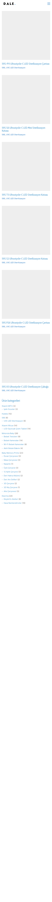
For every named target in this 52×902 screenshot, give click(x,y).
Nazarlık (7, 464)
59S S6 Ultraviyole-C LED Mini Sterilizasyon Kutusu (23, 129)
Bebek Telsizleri (11, 436)
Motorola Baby (8, 433)
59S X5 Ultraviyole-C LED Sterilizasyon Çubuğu (25, 386)
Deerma (5, 496)
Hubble (5, 414)
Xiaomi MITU (7, 406)
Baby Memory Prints (10, 453)
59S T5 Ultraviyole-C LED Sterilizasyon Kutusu (25, 194)
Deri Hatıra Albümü (12, 475)
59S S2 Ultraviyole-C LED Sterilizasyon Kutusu (25, 258)
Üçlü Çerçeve (9, 468)
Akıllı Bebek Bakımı (12, 448)
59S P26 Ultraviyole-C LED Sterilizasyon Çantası (26, 322)
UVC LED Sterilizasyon (15, 67)
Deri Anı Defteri (10, 479)
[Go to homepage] (9, 3)
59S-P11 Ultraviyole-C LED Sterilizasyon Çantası (25, 63)
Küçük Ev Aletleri (11, 499)
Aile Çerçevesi (10, 491)
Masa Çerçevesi (10, 460)
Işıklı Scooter (9, 409)
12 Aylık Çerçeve (11, 472)
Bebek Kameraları (11, 440)
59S (3, 67)
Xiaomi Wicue (7, 425)
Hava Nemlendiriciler (13, 503)
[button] (48, 3)
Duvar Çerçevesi (11, 456)
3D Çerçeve (9, 483)
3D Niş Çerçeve (10, 487)
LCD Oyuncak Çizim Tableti (15, 429)
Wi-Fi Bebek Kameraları (14, 444)
